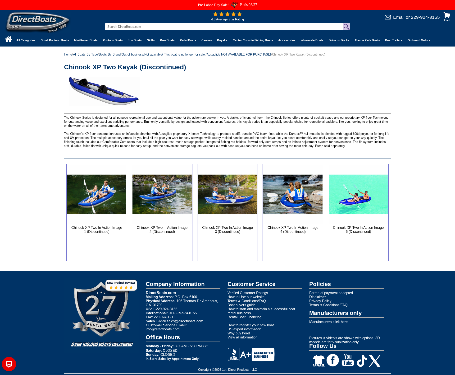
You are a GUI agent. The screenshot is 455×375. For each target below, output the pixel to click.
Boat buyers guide (241, 305)
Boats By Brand (110, 54)
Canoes (206, 40)
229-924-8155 (425, 17)
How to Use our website (246, 297)
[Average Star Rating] (227, 15)
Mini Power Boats (86, 40)
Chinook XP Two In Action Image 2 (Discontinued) (162, 229)
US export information (244, 329)
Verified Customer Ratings (248, 293)
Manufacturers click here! (329, 322)
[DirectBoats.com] (38, 22)
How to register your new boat (251, 325)
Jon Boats (135, 40)
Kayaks (222, 40)
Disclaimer (317, 297)
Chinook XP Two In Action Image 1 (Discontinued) (96, 229)
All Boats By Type (85, 54)
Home (68, 54)
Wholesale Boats (312, 40)
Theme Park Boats (367, 40)
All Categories (26, 40)
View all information (242, 337)
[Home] (8, 39)
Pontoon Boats (113, 40)
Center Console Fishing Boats (253, 40)
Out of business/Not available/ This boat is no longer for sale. (164, 54)
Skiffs (151, 40)
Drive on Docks (339, 40)
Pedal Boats (188, 40)
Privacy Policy (320, 301)
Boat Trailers (393, 40)
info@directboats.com (163, 329)
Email (399, 17)
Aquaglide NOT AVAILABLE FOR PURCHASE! (239, 54)
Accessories (287, 40)
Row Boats (167, 40)
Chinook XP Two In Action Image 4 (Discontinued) (293, 229)
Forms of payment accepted (331, 293)
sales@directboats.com (185, 321)
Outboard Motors (419, 40)
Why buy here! (239, 333)
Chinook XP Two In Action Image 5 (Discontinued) (358, 229)
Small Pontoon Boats (55, 40)
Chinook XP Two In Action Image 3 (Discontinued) (227, 229)
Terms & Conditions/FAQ (247, 301)
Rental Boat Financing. (245, 317)
